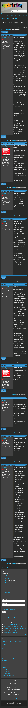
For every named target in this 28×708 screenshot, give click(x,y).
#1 (26, 35)
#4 (26, 219)
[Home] (11, 8)
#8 (26, 436)
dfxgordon (4, 648)
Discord (7, 578)
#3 (26, 191)
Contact (25, 15)
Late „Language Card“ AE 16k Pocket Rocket (15, 628)
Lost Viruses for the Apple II (10, 632)
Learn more (5, 586)
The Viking (4, 644)
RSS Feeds (6, 671)
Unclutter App (17, 617)
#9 (26, 465)
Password (5, 603)
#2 (26, 143)
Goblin (3, 655)
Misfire (6, 580)
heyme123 (5, 37)
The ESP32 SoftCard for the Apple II (12, 624)
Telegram (7, 584)
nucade (4, 656)
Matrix (6, 577)
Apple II (16, 18)
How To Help (10, 15)
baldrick (4, 467)
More (25, 634)
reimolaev (4, 652)
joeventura (4, 660)
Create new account (8, 607)
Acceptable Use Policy (8, 675)
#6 (26, 365)
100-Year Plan (17, 15)
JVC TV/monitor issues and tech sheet (13, 626)
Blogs (4, 667)
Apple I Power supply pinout (10, 630)
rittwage (4, 400)
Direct (9, 617)
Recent (12, 13)
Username (5, 599)
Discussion (10, 18)
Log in (2, 29)
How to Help (14, 698)
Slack (6, 582)
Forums (7, 13)
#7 (26, 398)
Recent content (7, 592)
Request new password (9, 609)
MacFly (4, 146)
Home (2, 13)
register (8, 29)
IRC (6, 575)
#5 (26, 284)
